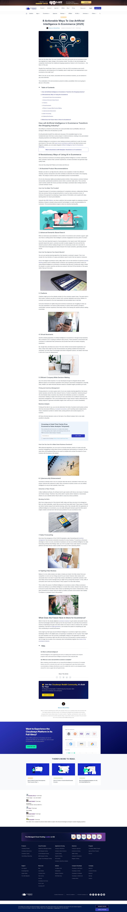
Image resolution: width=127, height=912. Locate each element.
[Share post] (57, 677)
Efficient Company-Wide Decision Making (52, 108)
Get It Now (78, 435)
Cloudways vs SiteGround (77, 875)
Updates (31, 13)
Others (93, 13)
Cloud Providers (42, 846)
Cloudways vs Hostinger (77, 873)
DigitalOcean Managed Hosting (44, 848)
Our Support (24, 868)
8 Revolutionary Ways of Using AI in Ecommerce (55, 94)
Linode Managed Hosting (43, 853)
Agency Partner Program (94, 851)
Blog (68, 8)
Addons (57, 865)
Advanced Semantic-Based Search (51, 100)
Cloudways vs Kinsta (76, 870)
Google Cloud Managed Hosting (45, 858)
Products (42, 8)
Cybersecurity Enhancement (49, 110)
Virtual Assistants (47, 105)
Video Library (41, 875)
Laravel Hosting (58, 853)
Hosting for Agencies (76, 848)
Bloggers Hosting (75, 858)
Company (91, 865)
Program (91, 846)
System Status (24, 873)
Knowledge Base (25, 870)
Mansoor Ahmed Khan (54, 28)
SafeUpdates (57, 870)
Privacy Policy (65, 438)
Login (90, 8)
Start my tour (31, 746)
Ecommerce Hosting (76, 851)
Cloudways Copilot (25, 853)
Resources (83, 8)
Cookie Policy (57, 908)
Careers (90, 878)
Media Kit (90, 873)
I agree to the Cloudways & (55, 438)
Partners (90, 853)
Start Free (97, 8)
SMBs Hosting (75, 853)
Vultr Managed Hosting (43, 851)
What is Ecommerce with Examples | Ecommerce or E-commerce (64, 149)
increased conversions (61, 409)
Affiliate (63, 8)
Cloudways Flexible (26, 848)
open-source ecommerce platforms (64, 143)
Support (23, 865)
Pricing (73, 8)
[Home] (26, 13)
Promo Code (41, 883)
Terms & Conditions (70, 894)
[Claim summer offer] (63, 3)
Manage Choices (102, 906)
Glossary (40, 878)
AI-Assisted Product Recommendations (52, 97)
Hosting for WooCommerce (60, 851)
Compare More (75, 878)
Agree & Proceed (102, 909)
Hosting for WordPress (59, 848)
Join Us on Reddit (48, 694)
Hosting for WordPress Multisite (61, 861)
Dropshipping (82, 778)
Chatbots (45, 102)
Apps (37, 13)
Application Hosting (60, 846)
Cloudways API (41, 885)
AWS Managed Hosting (43, 856)
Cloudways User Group (43, 880)
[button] (59, 894)
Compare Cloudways (77, 865)
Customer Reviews (93, 870)
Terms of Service (57, 438)
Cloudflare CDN (58, 868)
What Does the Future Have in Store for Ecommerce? (56, 119)
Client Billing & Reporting (27, 856)
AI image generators (55, 626)
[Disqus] (63, 809)
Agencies (56, 8)
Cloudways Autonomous (27, 851)
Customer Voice (41, 873)
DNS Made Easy (58, 875)
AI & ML (77, 13)
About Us (90, 868)
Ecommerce (46, 13)
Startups (62, 13)
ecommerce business (63, 621)
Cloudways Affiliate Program (94, 848)
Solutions (49, 8)
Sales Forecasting (47, 113)
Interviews (85, 13)
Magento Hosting (58, 856)
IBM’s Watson (49, 200)
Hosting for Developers (77, 856)
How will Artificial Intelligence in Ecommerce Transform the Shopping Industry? (63, 92)
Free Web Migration (26, 875)
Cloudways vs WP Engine (77, 868)
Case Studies (41, 870)
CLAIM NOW (86, 2)
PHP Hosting (57, 858)
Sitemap (90, 875)
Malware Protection (59, 873)
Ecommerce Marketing (58, 778)
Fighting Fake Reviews (48, 116)
